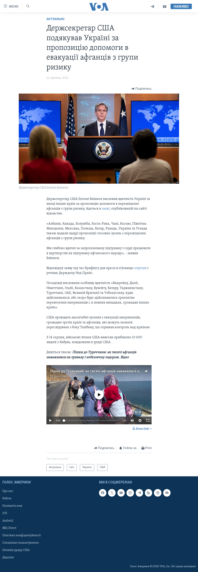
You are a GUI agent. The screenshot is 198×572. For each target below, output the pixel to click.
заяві (105, 209)
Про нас (7, 491)
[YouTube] (165, 7)
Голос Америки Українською (73, 376)
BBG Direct (9, 527)
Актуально (55, 19)
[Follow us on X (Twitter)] (111, 492)
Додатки (8, 557)
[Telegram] (152, 7)
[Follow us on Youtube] (121, 492)
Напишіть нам (12, 505)
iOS (4, 513)
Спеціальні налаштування (20, 542)
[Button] (141, 88)
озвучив (140, 268)
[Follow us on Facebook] (102, 492)
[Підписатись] (167, 492)
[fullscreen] (148, 420)
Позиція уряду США (16, 550)
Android (7, 520)
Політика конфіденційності (21, 535)
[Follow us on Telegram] (139, 492)
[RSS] (148, 492)
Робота (6, 498)
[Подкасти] (157, 492)
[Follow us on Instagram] (130, 492)
